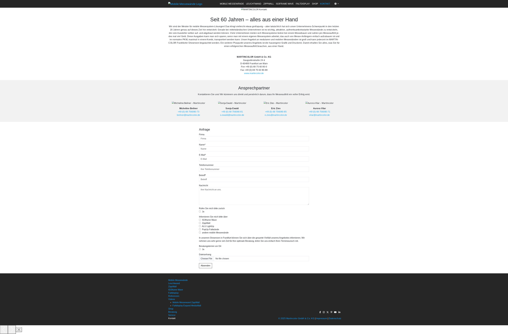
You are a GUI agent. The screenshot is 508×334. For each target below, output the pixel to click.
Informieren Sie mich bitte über (213, 217)
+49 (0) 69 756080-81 (232, 111)
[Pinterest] (331, 312)
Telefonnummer (206, 165)
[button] (336, 3)
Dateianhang (205, 254)
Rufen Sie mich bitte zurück (212, 208)
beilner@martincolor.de (188, 115)
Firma (201, 134)
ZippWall (268, 4)
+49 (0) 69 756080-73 (188, 111)
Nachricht (203, 185)
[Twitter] (327, 312)
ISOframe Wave (285, 4)
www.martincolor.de (254, 73)
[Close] (19, 329)
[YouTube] (335, 312)
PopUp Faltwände (210, 229)
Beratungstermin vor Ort (210, 246)
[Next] (12, 329)
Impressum (321, 318)
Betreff (202, 175)
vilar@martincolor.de (319, 115)
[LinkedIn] (339, 312)
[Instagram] (324, 312)
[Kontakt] (185, 4)
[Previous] (4, 329)
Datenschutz (335, 318)
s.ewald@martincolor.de (232, 115)
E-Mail (202, 155)
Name (202, 145)
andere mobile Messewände (215, 232)
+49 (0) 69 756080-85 (276, 111)
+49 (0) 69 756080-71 (319, 111)
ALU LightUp (207, 226)
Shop (315, 4)
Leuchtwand (253, 4)
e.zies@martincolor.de (276, 115)
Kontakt (325, 4)
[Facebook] (320, 312)
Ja (202, 211)
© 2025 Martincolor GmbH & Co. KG (296, 318)
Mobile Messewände (232, 4)
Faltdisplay (303, 4)
